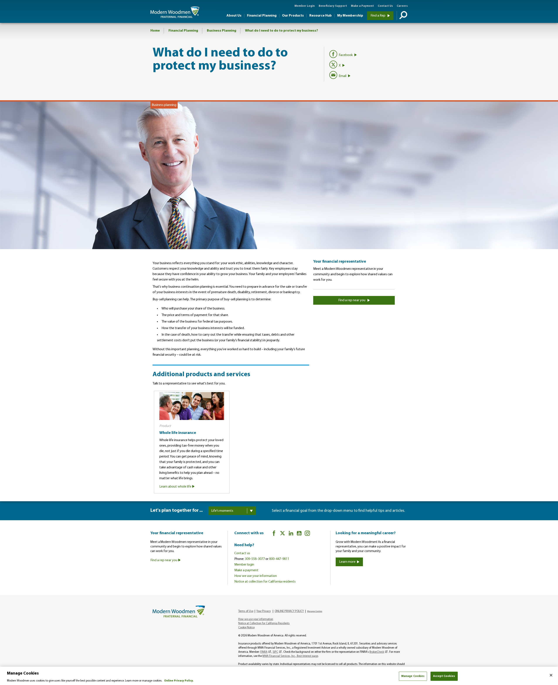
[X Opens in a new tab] (282, 534)
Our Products (293, 15)
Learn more (347, 562)
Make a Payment (362, 6)
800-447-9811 (279, 559)
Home (155, 30)
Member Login (304, 6)
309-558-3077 (255, 559)
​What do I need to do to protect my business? (281, 30)
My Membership (350, 15)
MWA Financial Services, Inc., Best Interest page (290, 656)
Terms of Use (245, 611)
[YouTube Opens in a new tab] (299, 534)
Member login (244, 564)
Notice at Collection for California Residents (264, 623)
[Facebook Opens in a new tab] (274, 534)
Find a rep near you (352, 300)
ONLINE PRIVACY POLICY (289, 611)
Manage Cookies (413, 676)
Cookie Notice (246, 627)
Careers (402, 6)
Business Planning (221, 30)
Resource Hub (320, 15)
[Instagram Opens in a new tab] (307, 534)
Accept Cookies (444, 676)
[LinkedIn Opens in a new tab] (291, 534)
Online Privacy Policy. (179, 680)
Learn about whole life (175, 486)
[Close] (551, 675)
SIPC (275, 652)
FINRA (263, 652)
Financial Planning (262, 15)
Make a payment (246, 570)
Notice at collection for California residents (265, 581)
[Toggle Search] (402, 15)
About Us (234, 15)
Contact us (242, 553)
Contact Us (385, 6)
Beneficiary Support (333, 6)
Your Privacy (263, 611)
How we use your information (255, 576)
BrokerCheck (376, 652)
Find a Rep (378, 15)
